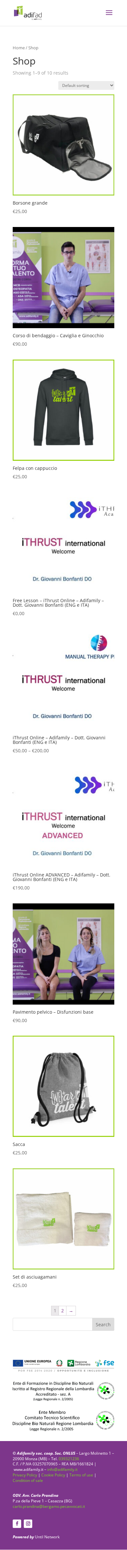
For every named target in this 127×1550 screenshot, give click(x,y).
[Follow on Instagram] (28, 1524)
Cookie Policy (53, 1475)
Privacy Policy (25, 1475)
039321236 (69, 1458)
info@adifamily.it (62, 1469)
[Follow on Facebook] (17, 1524)
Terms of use (81, 1475)
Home (19, 48)
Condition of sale (28, 1480)
